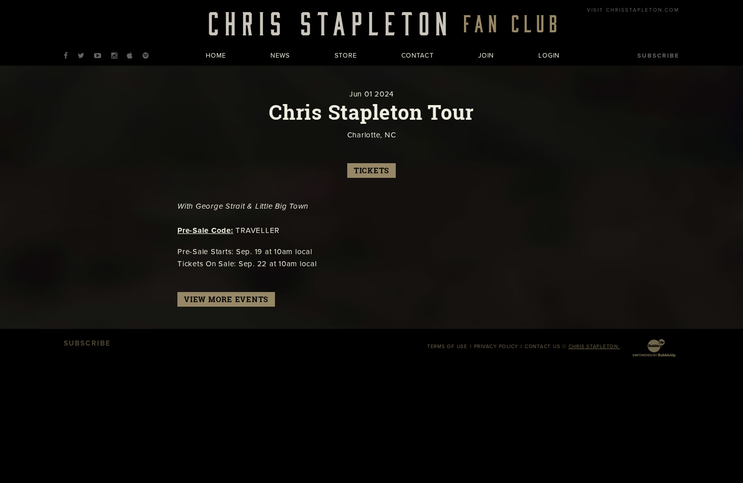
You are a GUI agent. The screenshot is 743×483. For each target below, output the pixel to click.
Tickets (371, 170)
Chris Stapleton (594, 347)
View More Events (226, 299)
